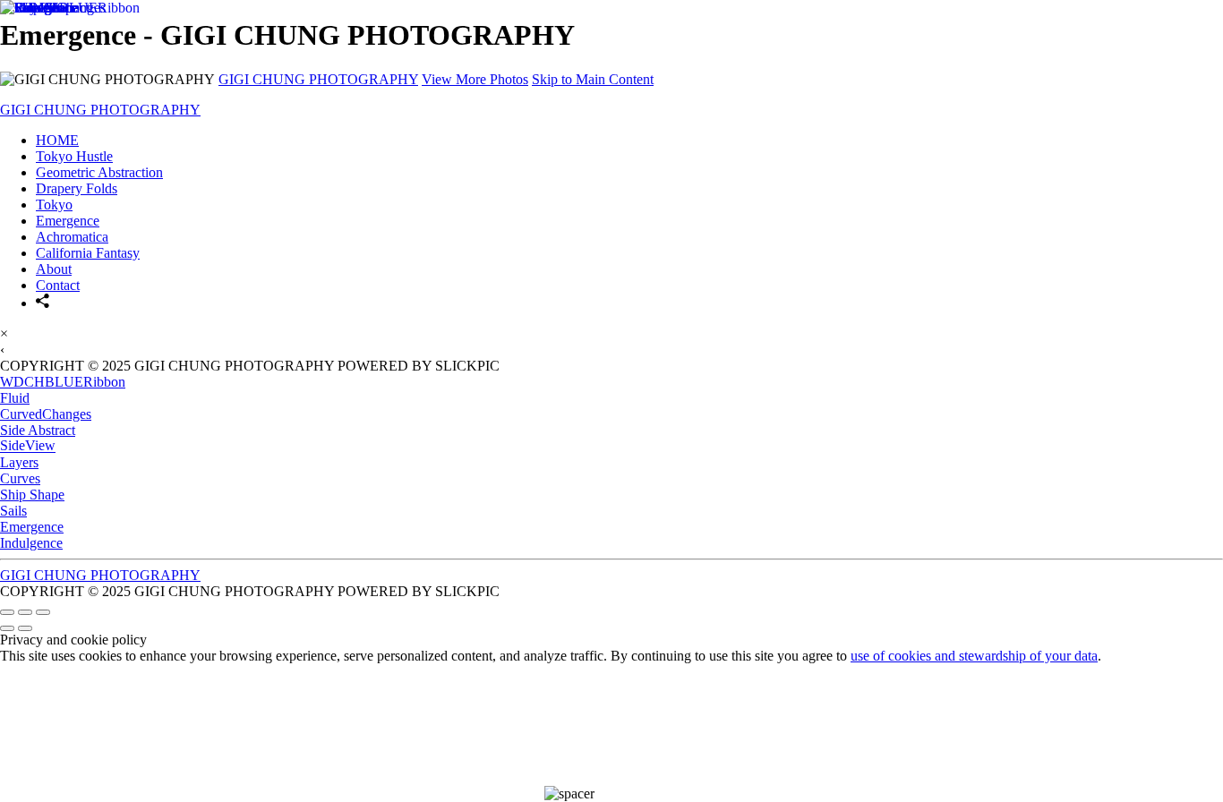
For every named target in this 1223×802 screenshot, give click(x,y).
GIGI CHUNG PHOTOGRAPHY (318, 79)
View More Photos (475, 79)
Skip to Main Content (593, 79)
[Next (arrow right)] (25, 628)
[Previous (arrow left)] (7, 628)
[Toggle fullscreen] (25, 612)
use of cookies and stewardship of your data (974, 655)
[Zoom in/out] (43, 612)
